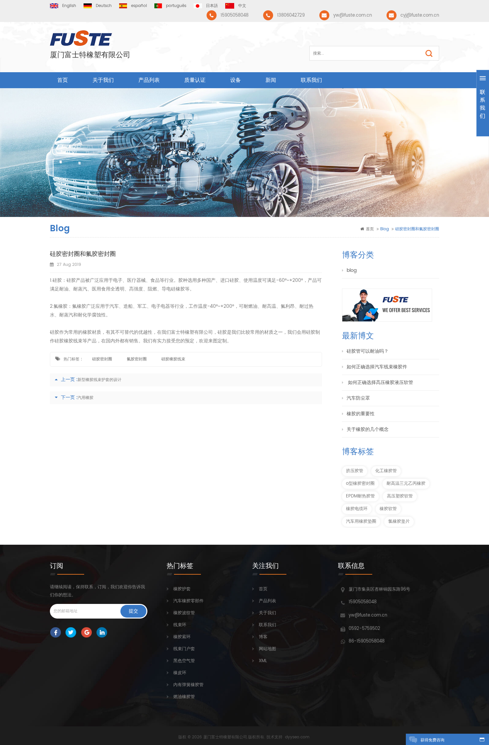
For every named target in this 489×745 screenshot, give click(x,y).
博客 (263, 637)
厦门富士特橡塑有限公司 (90, 55)
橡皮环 (179, 672)
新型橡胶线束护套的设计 (99, 380)
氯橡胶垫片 (399, 521)
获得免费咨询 (432, 740)
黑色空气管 (184, 660)
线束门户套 (184, 649)
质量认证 (195, 80)
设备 (235, 80)
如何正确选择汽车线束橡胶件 (377, 367)
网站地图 (267, 649)
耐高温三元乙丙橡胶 (406, 483)
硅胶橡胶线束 (173, 359)
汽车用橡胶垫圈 (361, 521)
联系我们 (311, 80)
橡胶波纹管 (184, 613)
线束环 (179, 625)
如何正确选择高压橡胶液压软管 (380, 382)
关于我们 (103, 80)
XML (263, 660)
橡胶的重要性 (361, 414)
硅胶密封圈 (102, 359)
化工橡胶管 (386, 470)
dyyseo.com (297, 737)
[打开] (482, 103)
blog (352, 270)
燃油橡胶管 (184, 696)
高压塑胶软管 (400, 496)
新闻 (270, 80)
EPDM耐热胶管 (360, 496)
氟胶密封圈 (137, 359)
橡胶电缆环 (357, 508)
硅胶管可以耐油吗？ (368, 351)
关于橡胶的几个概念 (368, 429)
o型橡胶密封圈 (360, 483)
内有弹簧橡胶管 (188, 684)
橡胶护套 (182, 589)
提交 (133, 611)
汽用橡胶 (85, 398)
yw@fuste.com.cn (352, 15)
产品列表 (149, 80)
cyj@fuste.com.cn (420, 15)
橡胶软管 (388, 508)
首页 (62, 80)
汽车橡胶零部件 (188, 601)
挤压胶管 (354, 470)
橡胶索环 (182, 637)
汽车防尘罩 (358, 398)
